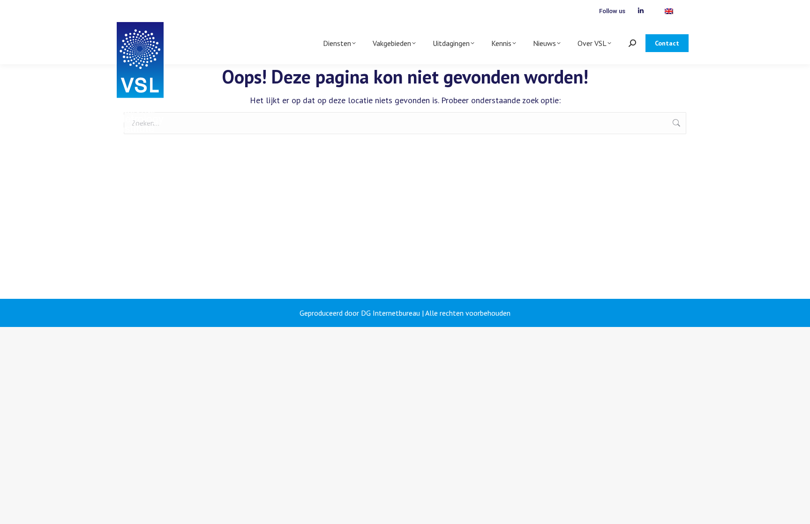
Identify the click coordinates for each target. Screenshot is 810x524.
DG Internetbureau (390, 313)
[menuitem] (669, 11)
